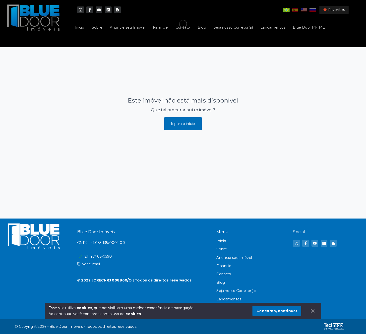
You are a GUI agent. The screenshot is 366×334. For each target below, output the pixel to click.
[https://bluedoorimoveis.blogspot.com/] (117, 9)
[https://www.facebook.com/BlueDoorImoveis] (89, 9)
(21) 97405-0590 (97, 256)
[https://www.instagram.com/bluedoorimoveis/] (80, 9)
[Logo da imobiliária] (33, 269)
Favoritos (336, 9)
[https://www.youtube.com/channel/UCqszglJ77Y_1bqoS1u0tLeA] (99, 9)
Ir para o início (183, 123)
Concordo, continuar (276, 311)
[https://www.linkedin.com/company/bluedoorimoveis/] (108, 9)
